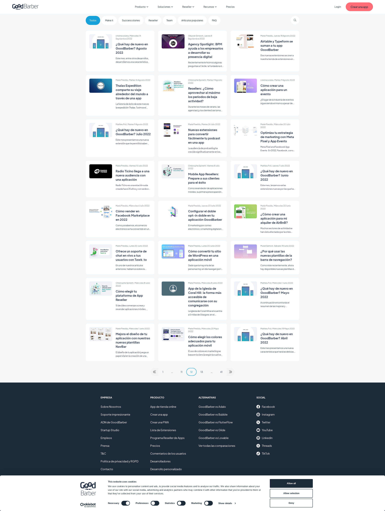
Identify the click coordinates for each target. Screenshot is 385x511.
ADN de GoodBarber (114, 422)
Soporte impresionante (115, 414)
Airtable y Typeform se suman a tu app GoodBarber (276, 45)
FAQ (214, 20)
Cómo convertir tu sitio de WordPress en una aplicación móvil (204, 255)
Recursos (208, 6)
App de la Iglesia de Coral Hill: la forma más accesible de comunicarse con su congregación (204, 296)
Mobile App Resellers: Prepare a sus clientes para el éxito (203, 178)
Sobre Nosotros (111, 406)
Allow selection (291, 493)
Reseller (186, 6)
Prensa (105, 445)
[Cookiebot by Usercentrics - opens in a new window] (88, 505)
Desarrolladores (160, 461)
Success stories (131, 20)
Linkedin (267, 438)
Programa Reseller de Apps (167, 438)
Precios (230, 6)
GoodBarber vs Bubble (213, 414)
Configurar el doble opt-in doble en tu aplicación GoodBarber (205, 215)
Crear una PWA (159, 422)
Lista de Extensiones (163, 430)
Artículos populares (192, 20)
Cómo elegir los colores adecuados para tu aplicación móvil (205, 341)
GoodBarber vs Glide (212, 430)
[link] (154, 372)
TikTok (266, 453)
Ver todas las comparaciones (217, 445)
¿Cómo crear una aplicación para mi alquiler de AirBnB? (274, 218)
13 (201, 371)
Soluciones (164, 6)
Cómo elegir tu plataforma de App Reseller (129, 295)
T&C (103, 453)
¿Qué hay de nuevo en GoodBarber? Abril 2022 (276, 338)
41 (221, 371)
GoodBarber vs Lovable (214, 438)
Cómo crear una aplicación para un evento (273, 90)
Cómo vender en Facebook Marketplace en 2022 (133, 215)
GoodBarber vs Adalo (212, 406)
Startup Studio (110, 430)
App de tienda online (163, 406)
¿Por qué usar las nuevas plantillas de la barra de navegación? (276, 255)
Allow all (291, 483)
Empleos (106, 438)
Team (169, 20)
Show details (225, 503)
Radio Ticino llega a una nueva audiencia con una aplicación (132, 175)
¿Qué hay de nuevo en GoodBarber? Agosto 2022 (132, 48)
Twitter (266, 422)
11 (181, 371)
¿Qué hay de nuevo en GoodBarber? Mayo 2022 (276, 292)
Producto (140, 6)
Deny (291, 503)
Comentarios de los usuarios (168, 453)
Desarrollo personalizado (166, 469)
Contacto (107, 469)
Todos (92, 20)
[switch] (155, 503)
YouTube (267, 430)
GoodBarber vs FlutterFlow (216, 422)
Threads (267, 445)
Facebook (268, 406)
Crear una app (159, 414)
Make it (109, 20)
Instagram (268, 414)
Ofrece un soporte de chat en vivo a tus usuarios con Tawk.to (131, 255)
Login (337, 6)
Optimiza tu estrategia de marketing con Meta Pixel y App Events (277, 137)
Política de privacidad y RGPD (119, 461)
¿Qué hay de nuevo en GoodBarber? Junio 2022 (276, 175)
